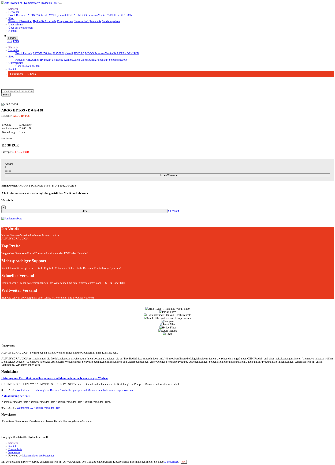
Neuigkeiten (26, 27)
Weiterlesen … (75, 390)
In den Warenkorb (169, 175)
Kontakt (12, 30)
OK (183, 461)
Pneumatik (95, 21)
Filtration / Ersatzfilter (20, 21)
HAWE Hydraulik (56, 15)
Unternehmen (15, 24)
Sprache (12, 38)
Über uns (13, 27)
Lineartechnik (81, 21)
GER (9, 41)
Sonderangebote (111, 21)
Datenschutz (15, 449)
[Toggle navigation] (60, 3)
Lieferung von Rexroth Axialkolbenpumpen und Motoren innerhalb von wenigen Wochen (54, 378)
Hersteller (13, 11)
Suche (6, 94)
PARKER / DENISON (119, 15)
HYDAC (72, 15)
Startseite (13, 8)
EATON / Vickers (36, 15)
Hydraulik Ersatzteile (44, 21)
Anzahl (9, 163)
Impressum (14, 452)
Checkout (173, 210)
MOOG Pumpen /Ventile (92, 15)
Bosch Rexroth (16, 15)
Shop (11, 18)
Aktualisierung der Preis (15, 395)
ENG (16, 41)
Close (84, 211)
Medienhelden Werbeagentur (38, 455)
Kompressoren (65, 21)
